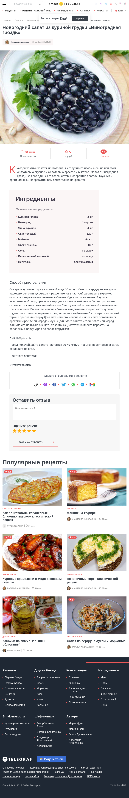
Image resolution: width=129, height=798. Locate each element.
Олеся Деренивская (80, 734)
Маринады (43, 688)
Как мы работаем (91, 767)
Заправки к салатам (48, 677)
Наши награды (77, 772)
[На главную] (64, 3)
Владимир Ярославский (44, 739)
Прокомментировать (30, 442)
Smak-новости (14, 716)
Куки (63, 18)
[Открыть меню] (4, 3)
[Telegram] (106, 3)
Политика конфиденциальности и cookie (52, 767)
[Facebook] (96, 3)
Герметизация (77, 697)
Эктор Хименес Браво (46, 725)
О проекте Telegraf (13, 767)
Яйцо (104, 705)
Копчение (42, 705)
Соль (21, 250)
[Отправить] (40, 3)
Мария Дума (76, 723)
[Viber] (101, 4)
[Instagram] (120, 3)
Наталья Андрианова (20, 42)
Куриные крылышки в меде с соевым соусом (32, 580)
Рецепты (10, 10)
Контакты (96, 772)
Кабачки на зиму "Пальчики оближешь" (24, 642)
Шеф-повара (44, 716)
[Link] (36, 384)
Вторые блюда (74, 574)
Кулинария (11, 729)
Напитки (85, 10)
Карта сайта (32, 776)
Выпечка (71, 509)
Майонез (23, 239)
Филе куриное (109, 694)
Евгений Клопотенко (49, 732)
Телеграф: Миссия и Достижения (63, 776)
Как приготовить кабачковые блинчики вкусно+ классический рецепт (28, 516)
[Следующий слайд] (126, 11)
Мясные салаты (75, 637)
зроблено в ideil (117, 785)
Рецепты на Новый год (36, 10)
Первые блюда (13, 677)
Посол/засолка (77, 702)
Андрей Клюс (44, 746)
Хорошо (80, 18)
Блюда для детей (15, 705)
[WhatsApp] (73, 385)
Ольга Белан (13, 650)
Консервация (76, 670)
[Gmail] (92, 384)
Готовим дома (13, 734)
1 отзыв (105, 156)
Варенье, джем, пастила (78, 690)
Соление (74, 677)
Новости (102, 10)
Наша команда (11, 776)
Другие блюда (10, 574)
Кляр (39, 694)
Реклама (59, 772)
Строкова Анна (15, 526)
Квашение (75, 683)
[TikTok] (124, 3)
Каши (40, 699)
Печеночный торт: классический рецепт (92, 580)
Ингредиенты (65, 10)
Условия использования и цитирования (26, 772)
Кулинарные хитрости (17, 723)
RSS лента (93, 776)
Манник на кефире (81, 513)
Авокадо (106, 688)
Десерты (10, 699)
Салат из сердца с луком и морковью (96, 641)
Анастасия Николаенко (84, 519)
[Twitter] (115, 4)
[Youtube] (111, 3)
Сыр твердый (109, 699)
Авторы (72, 716)
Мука (104, 677)
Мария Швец (76, 729)
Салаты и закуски (36, 20)
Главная (7, 20)
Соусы (41, 683)
